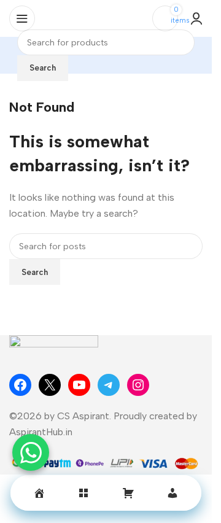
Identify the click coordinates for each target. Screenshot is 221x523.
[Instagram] (138, 385)
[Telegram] (109, 385)
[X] (50, 385)
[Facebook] (20, 385)
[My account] (196, 18)
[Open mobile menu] (22, 18)
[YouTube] (79, 385)
